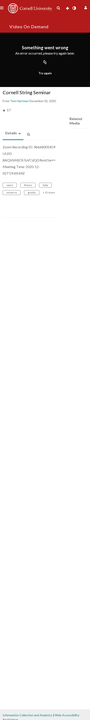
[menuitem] (58, 8)
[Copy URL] (45, 62)
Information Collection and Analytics (27, 715)
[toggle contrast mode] (74, 8)
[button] (85, 7)
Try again (45, 73)
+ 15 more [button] (49, 192)
